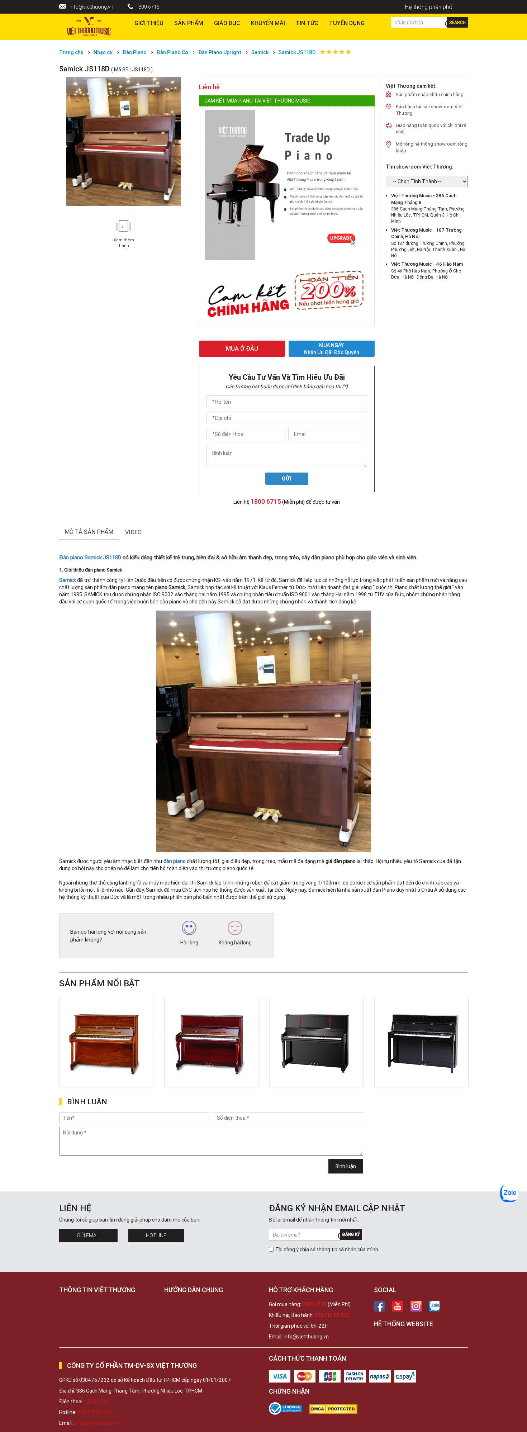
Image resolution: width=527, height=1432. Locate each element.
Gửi (286, 478)
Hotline (156, 1235)
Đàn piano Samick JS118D (90, 557)
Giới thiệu (148, 23)
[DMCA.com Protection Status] (337, 1409)
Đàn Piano (135, 52)
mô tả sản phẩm (89, 531)
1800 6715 (148, 7)
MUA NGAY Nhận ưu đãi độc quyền (331, 349)
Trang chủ (71, 52)
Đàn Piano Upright (219, 52)
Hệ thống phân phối (429, 6)
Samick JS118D (297, 52)
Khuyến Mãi (268, 23)
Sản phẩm (188, 23)
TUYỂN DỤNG (347, 23)
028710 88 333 (332, 1315)
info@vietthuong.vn (91, 7)
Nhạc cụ (103, 52)
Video (133, 532)
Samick (260, 52)
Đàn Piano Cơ (172, 52)
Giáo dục (227, 23)
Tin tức (307, 23)
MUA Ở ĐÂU (242, 348)
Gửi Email (88, 1235)
